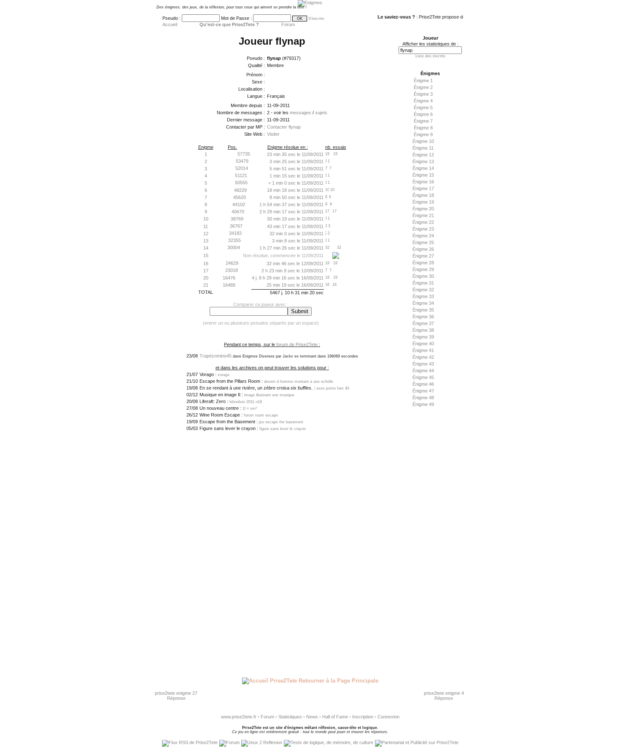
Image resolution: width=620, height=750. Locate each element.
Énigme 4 (423, 100)
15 (205, 255)
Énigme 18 (423, 195)
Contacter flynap (284, 126)
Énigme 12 (423, 154)
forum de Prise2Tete (297, 344)
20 (205, 277)
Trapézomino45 (215, 355)
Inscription (362, 716)
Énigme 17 (423, 188)
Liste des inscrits (430, 56)
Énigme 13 (423, 161)
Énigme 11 (423, 148)
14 (205, 247)
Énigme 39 (423, 336)
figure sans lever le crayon (282, 429)
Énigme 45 (423, 377)
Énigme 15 (423, 174)
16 (205, 263)
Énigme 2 (423, 87)
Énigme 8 (423, 127)
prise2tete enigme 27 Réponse (176, 696)
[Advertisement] (428, 542)
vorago (223, 375)
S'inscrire (316, 18)
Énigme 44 (423, 370)
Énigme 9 (423, 134)
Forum (288, 24)
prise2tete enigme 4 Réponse (444, 696)
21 (205, 285)
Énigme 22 (423, 222)
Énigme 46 (423, 384)
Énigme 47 (423, 390)
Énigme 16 (423, 181)
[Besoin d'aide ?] (335, 257)
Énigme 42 (423, 357)
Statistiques (290, 716)
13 (205, 240)
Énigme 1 (423, 80)
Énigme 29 (423, 269)
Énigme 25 (423, 242)
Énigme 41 (423, 350)
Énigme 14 (423, 168)
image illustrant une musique (269, 395)
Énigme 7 (423, 121)
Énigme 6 (423, 114)
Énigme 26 (423, 249)
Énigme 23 (423, 228)
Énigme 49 (423, 404)
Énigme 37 (423, 323)
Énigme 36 (423, 316)
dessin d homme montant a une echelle (298, 381)
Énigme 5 (423, 107)
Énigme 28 (423, 262)
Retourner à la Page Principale (337, 680)
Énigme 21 (423, 215)
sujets (321, 112)
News (312, 716)
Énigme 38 (423, 330)
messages (300, 112)
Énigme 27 (423, 255)
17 (205, 270)
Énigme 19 (423, 201)
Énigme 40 (423, 343)
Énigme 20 (423, 208)
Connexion (388, 716)
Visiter (273, 134)
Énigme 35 (423, 309)
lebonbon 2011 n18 (245, 402)
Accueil (169, 24)
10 (205, 218)
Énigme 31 (423, 282)
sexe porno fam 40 (332, 388)
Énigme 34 (423, 303)
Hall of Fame (335, 716)
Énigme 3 (423, 94)
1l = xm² (250, 408)
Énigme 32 (423, 289)
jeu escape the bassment (281, 422)
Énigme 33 (423, 296)
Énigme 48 (423, 397)
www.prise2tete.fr (238, 716)
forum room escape (261, 415)
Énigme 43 (423, 363)
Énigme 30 (423, 276)
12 (205, 233)
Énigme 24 (423, 235)
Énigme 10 (423, 141)
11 (205, 226)
